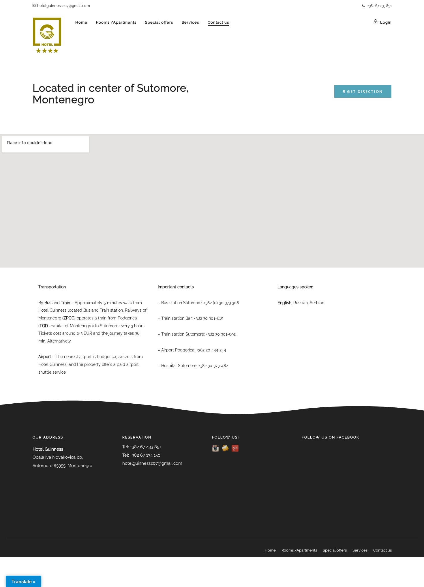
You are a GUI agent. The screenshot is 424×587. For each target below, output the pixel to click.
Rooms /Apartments (116, 22)
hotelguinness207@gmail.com (63, 5)
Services (190, 22)
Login (386, 22)
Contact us (218, 22)
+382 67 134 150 (145, 455)
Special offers (159, 22)
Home (81, 22)
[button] (362, 91)
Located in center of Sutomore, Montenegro (111, 94)
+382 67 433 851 (379, 6)
